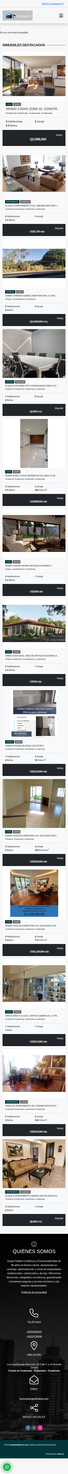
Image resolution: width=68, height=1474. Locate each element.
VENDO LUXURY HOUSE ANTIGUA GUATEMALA (28, 565)
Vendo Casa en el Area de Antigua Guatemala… (31, 655)
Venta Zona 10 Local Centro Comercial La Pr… (31, 1015)
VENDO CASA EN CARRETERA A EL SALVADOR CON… (31, 925)
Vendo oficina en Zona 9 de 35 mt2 (24, 745)
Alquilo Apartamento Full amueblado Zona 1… (32, 205)
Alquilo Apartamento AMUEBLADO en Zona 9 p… (31, 1196)
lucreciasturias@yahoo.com (34, 1398)
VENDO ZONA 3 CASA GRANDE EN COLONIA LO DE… (31, 475)
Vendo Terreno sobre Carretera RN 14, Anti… (31, 295)
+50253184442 (34, 1331)
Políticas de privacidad (34, 1292)
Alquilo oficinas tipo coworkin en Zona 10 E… (31, 385)
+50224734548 (34, 1336)
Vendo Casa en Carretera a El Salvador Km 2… (31, 835)
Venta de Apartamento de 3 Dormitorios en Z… (31, 1106)
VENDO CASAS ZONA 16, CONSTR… (33, 109)
